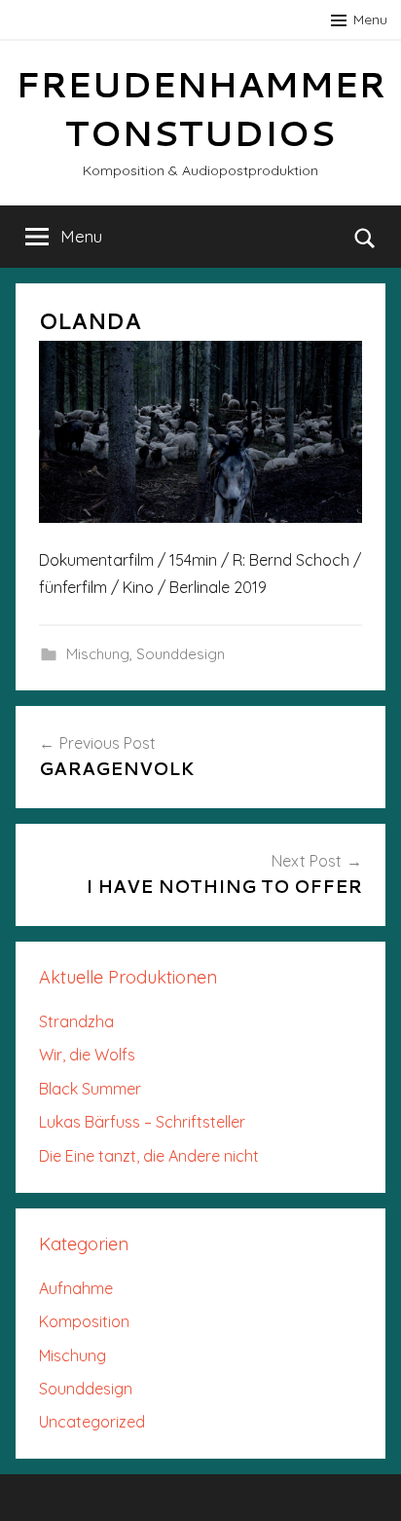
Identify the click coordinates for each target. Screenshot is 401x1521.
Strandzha (76, 1021)
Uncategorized (92, 1421)
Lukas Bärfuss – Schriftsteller (142, 1121)
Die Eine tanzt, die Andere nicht (149, 1156)
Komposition (84, 1321)
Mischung (97, 654)
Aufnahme (76, 1288)
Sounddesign (180, 654)
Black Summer (90, 1088)
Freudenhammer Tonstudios (200, 108)
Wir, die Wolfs (87, 1054)
